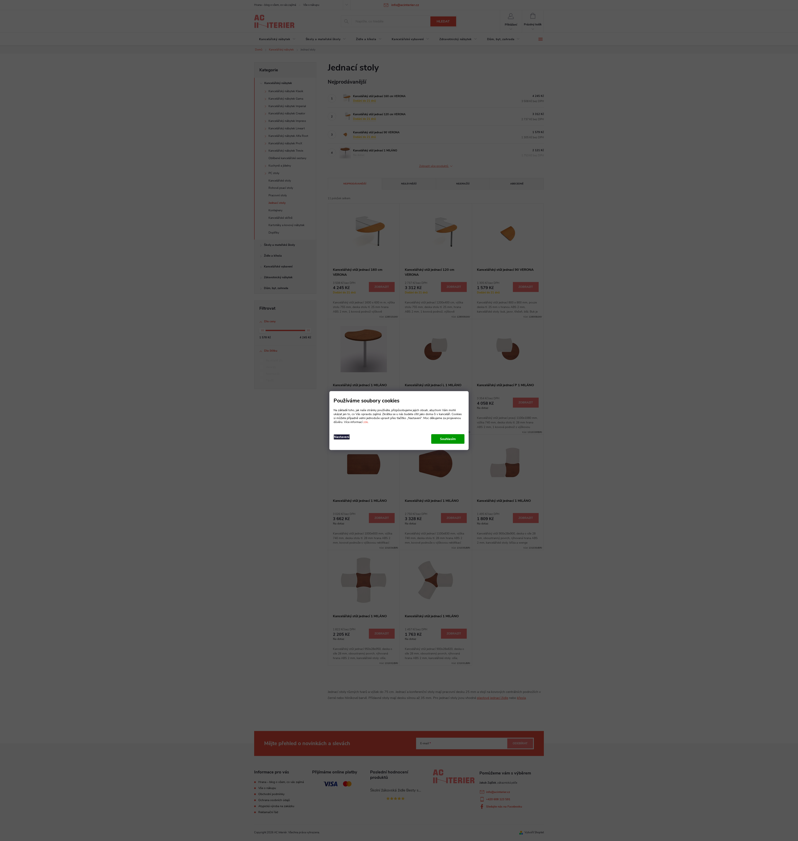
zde (365, 422)
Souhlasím (448, 439)
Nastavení (341, 436)
